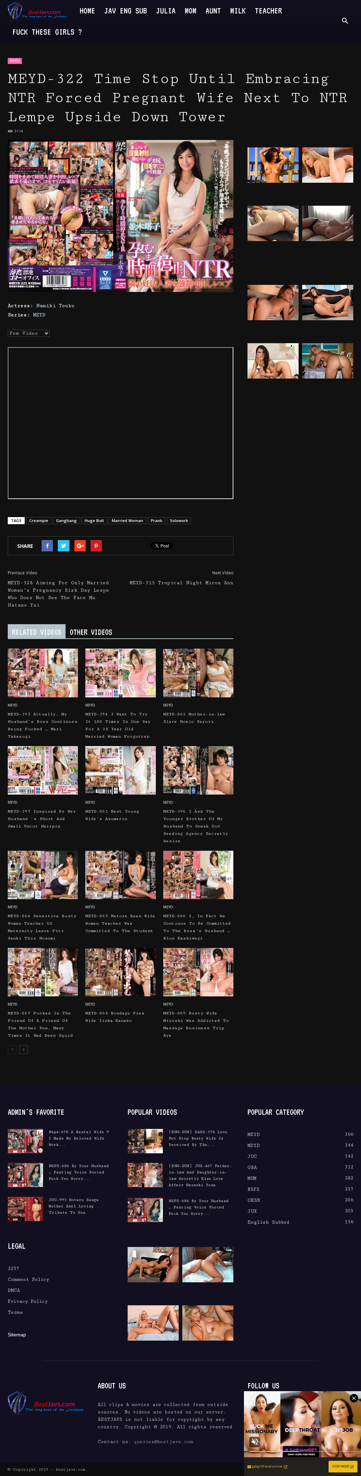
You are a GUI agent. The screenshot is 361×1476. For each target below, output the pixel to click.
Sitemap (17, 1334)
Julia (166, 10)
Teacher (268, 10)
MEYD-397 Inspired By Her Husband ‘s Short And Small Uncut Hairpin (42, 819)
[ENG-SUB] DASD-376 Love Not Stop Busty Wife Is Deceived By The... (198, 1138)
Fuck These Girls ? (47, 31)
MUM (251, 1178)
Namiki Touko (55, 306)
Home (87, 10)
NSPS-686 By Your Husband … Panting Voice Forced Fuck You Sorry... (79, 1172)
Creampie (38, 520)
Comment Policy (28, 1279)
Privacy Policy (28, 1301)
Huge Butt (94, 520)
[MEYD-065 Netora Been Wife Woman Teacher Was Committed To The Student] (120, 875)
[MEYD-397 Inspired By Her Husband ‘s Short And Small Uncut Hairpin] (43, 770)
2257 (13, 1268)
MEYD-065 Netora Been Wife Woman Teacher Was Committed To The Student (120, 923)
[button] (344, 21)
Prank (156, 520)
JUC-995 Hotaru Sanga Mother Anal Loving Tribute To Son (74, 1206)
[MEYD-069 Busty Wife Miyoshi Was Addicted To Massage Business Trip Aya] (198, 972)
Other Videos (91, 632)
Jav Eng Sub (125, 10)
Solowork (179, 520)
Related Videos (36, 632)
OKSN (253, 1200)
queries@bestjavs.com (163, 1442)
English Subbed (268, 1222)
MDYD (253, 1145)
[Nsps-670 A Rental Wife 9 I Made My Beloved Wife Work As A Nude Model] (25, 1141)
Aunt (213, 10)
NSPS (253, 1189)
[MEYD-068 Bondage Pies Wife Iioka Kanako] (120, 972)
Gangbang (66, 520)
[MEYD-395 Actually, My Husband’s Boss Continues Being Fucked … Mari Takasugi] (43, 673)
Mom (190, 10)
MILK (238, 10)
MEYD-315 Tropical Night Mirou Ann (181, 583)
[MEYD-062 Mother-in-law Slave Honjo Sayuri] (198, 673)
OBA (252, 1167)
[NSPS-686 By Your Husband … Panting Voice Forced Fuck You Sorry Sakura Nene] (25, 1175)
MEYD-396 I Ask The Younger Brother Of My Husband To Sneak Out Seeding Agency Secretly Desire (195, 826)
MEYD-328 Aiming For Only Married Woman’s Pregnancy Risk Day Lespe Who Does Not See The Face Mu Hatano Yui (58, 594)
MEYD (15, 60)
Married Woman (127, 520)
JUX (252, 1211)
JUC (252, 1156)
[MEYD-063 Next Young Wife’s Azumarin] (120, 770)
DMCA (14, 1290)
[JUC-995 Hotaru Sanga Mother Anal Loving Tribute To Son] (25, 1209)
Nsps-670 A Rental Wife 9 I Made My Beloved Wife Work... (79, 1138)
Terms (15, 1312)
